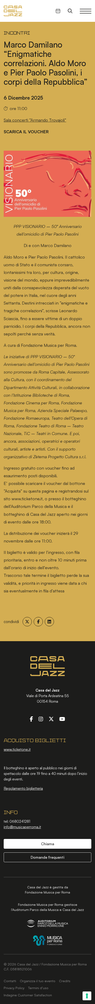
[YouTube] (62, 719)
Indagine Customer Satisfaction (28, 995)
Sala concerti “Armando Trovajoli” (35, 120)
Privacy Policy (14, 987)
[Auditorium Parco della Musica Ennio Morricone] (47, 923)
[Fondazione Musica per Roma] (47, 940)
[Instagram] (41, 719)
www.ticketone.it (17, 749)
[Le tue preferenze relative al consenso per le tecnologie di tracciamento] (87, 995)
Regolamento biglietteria (23, 788)
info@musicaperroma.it (22, 827)
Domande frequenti (47, 857)
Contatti (10, 980)
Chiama (47, 844)
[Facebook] (31, 719)
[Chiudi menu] (85, 11)
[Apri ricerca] (70, 11)
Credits (64, 980)
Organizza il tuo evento (37, 980)
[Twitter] (51, 719)
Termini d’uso (38, 987)
